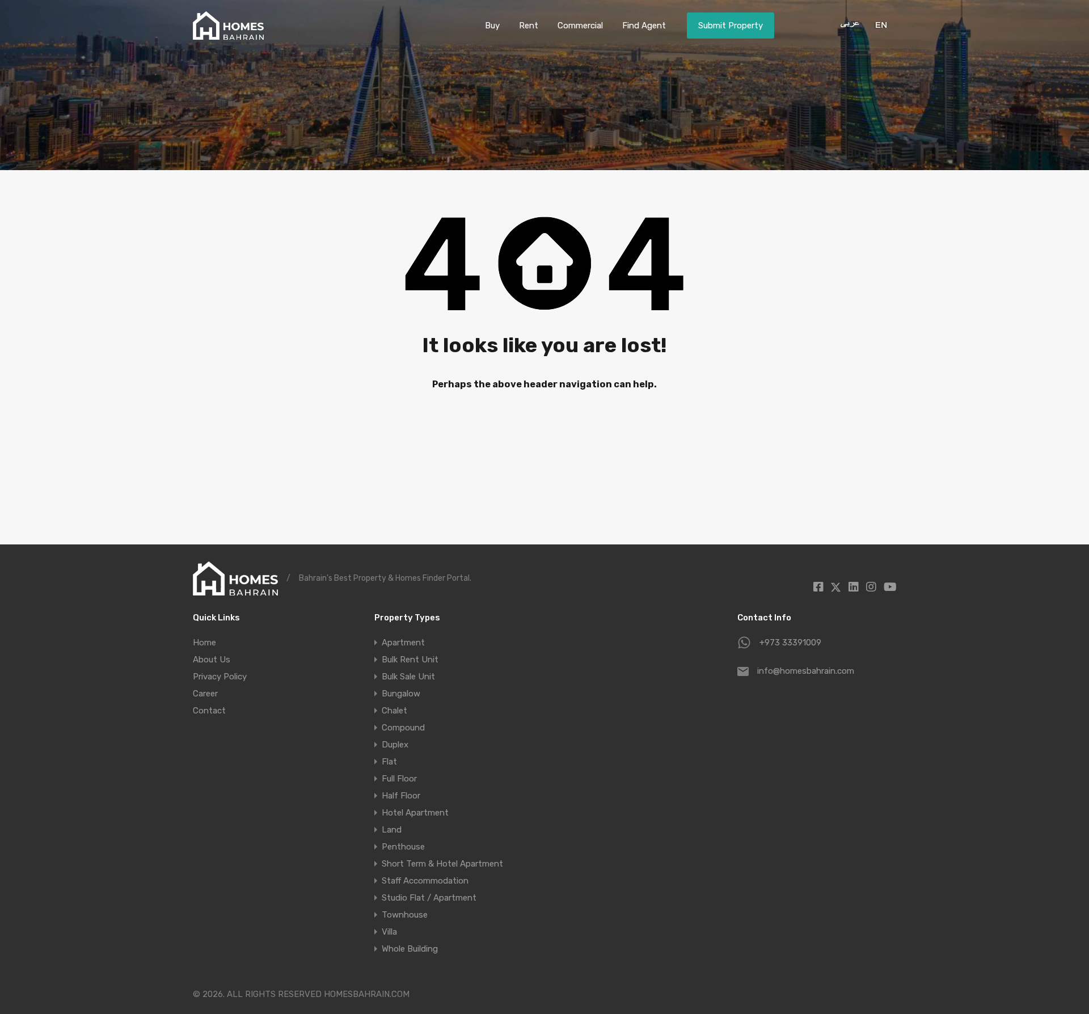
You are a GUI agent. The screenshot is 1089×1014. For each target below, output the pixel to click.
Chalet (394, 710)
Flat (389, 762)
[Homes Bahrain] (228, 34)
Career (205, 693)
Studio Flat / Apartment (429, 898)
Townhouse (405, 915)
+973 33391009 (790, 642)
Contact (209, 710)
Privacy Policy (220, 676)
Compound (403, 728)
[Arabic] (845, 24)
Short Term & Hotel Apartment (442, 864)
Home (204, 642)
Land (392, 830)
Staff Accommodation (425, 881)
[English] (879, 24)
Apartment (403, 642)
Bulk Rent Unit (410, 659)
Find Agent (644, 25)
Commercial (580, 25)
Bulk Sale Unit (408, 676)
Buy (492, 25)
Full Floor (399, 779)
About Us (211, 659)
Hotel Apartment (415, 813)
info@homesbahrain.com (805, 671)
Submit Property (730, 25)
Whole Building (410, 949)
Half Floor (401, 796)
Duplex (395, 745)
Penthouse (403, 847)
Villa (389, 932)
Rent (528, 25)
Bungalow (401, 693)
